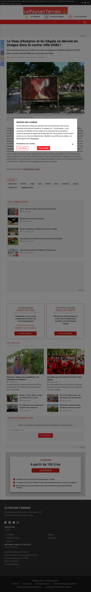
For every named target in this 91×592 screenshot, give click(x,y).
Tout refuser (22, 148)
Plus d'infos (35, 138)
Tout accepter (43, 148)
